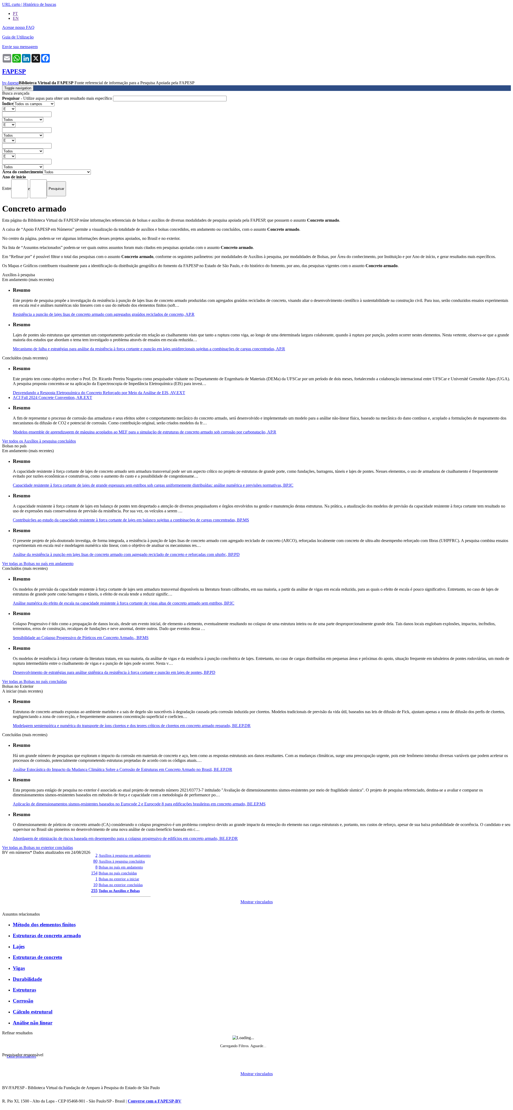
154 (94, 873)
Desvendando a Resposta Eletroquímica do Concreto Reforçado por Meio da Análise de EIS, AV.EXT (99, 392)
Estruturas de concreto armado (47, 935)
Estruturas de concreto (37, 957)
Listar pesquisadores (21, 1056)
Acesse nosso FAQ (18, 27)
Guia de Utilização (18, 37)
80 (95, 861)
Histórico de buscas (39, 4)
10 (95, 884)
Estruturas (24, 990)
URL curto (11, 4)
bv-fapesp (10, 82)
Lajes (19, 946)
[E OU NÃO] (8, 108)
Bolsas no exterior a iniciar (119, 879)
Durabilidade (27, 979)
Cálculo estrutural (32, 1012)
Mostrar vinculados (256, 902)
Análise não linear (32, 1022)
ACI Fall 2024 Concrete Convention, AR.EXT (52, 397)
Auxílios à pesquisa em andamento (125, 855)
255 (94, 890)
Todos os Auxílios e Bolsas (119, 891)
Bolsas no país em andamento (121, 867)
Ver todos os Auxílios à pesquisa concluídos (39, 441)
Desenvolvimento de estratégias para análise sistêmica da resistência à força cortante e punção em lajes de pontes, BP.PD (114, 672)
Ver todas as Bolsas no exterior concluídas (37, 847)
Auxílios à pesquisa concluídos (122, 861)
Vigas (19, 968)
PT (15, 13)
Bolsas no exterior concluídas (121, 885)
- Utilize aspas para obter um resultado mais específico (57, 98)
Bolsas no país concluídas (118, 873)
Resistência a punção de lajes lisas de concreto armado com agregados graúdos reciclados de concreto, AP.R (104, 314)
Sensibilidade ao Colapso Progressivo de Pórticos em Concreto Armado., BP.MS (81, 637)
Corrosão (23, 1001)
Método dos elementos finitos (44, 924)
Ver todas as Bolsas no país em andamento (37, 563)
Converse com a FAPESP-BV (154, 1101)
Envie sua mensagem (20, 46)
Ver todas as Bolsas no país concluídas (34, 681)
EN (16, 18)
